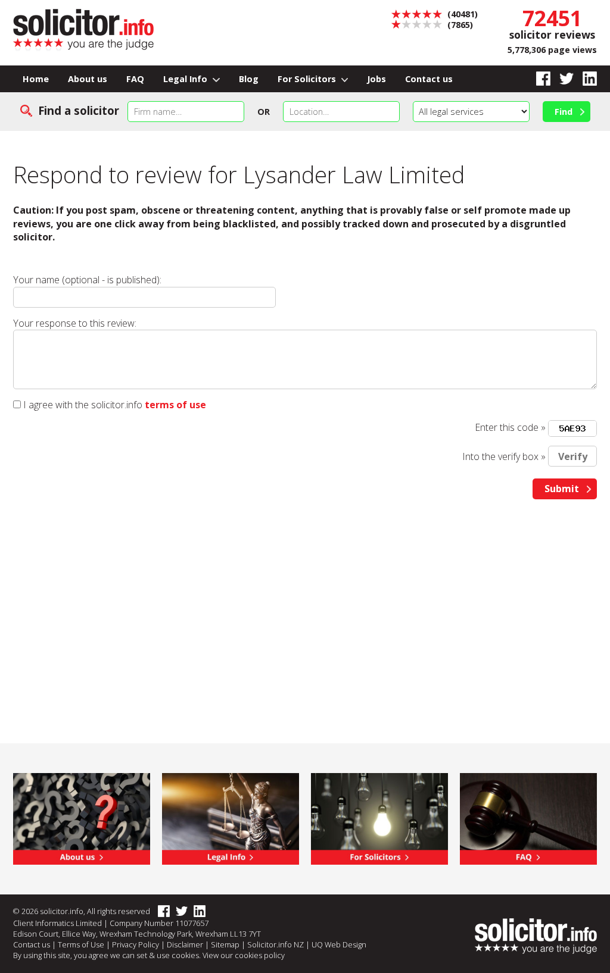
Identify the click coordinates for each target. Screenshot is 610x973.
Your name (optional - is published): (87, 279)
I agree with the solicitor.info (82, 404)
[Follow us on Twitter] (562, 79)
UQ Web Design (339, 944)
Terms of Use (81, 944)
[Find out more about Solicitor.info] (81, 817)
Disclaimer (185, 944)
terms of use (175, 404)
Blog (249, 79)
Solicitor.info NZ (275, 944)
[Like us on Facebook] (538, 79)
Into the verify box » (504, 456)
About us (87, 79)
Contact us (429, 79)
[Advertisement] (305, 600)
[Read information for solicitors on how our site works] (379, 817)
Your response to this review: (74, 323)
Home (36, 79)
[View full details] (528, 817)
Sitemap (225, 944)
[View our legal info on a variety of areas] (230, 817)
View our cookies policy (244, 955)
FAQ (135, 79)
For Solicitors (308, 79)
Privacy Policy (135, 944)
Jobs (376, 79)
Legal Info (186, 79)
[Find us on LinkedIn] (585, 79)
